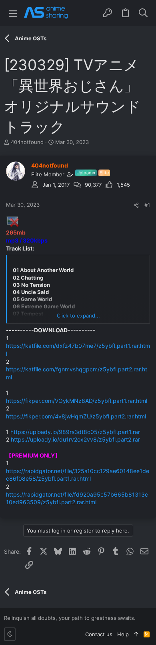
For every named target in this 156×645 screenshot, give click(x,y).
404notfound (27, 142)
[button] (13, 13)
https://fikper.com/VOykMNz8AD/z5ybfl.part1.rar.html (76, 400)
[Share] (136, 205)
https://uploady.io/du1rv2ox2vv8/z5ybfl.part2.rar (75, 439)
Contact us (98, 634)
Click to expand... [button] (78, 315)
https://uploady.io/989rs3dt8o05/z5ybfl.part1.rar (75, 431)
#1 (147, 205)
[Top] (136, 634)
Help (123, 634)
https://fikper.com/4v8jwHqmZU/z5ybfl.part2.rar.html (76, 416)
